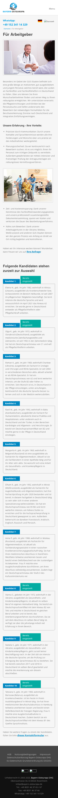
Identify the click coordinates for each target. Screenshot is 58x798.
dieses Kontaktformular (30, 735)
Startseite (7, 29)
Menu (52, 8)
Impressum (45, 754)
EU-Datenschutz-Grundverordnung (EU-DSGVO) (29, 760)
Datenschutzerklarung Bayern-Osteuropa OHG (29, 757)
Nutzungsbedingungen (25, 754)
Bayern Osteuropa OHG (42, 777)
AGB (9, 754)
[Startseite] (29, 7)
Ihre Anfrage (34, 251)
